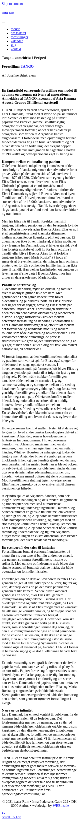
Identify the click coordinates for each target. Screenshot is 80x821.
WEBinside (61, 805)
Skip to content (12, 4)
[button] (11, 817)
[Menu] (3, 22)
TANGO (27, 66)
